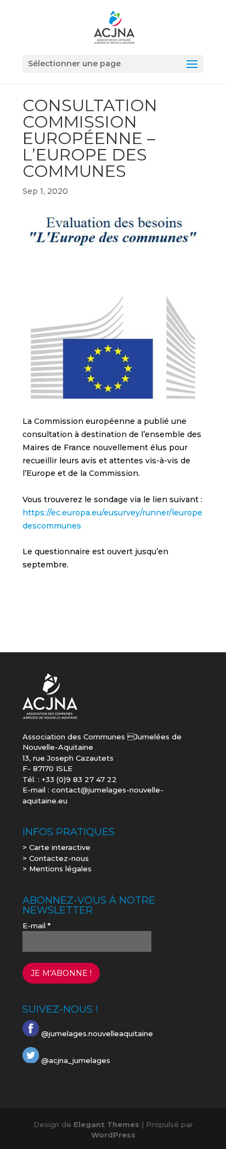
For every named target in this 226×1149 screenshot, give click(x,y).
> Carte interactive (56, 847)
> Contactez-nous (55, 858)
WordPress (113, 1134)
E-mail (36, 925)
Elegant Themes (106, 1124)
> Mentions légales (57, 868)
